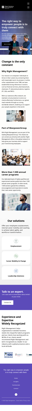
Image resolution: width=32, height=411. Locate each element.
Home (16, 378)
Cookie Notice (19, 400)
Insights (16, 381)
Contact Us (7, 302)
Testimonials (16, 385)
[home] (8, 7)
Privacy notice (26, 400)
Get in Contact (7, 44)
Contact (16, 388)
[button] (28, 3)
